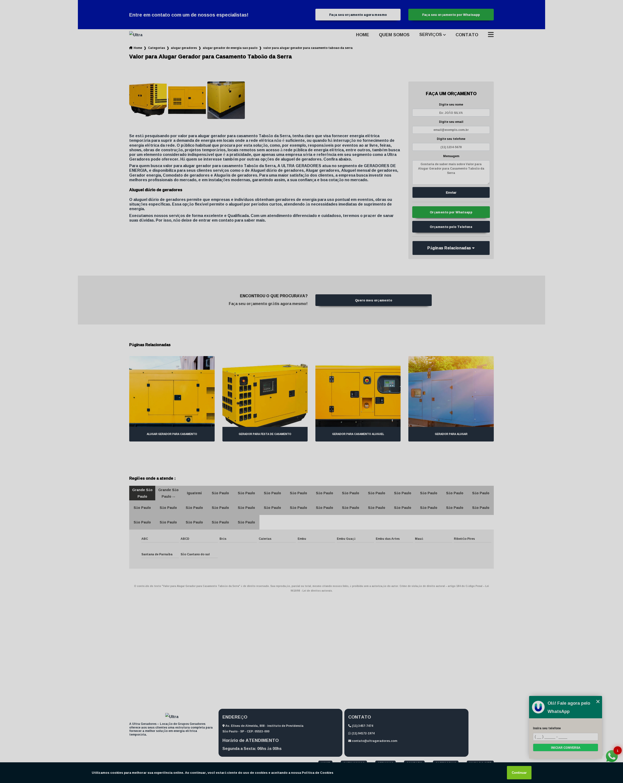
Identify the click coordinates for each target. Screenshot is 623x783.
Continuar (519, 772)
